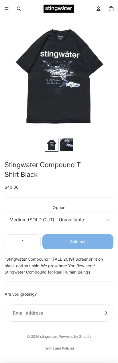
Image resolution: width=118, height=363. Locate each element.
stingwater (48, 336)
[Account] (98, 8)
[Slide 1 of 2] (51, 144)
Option (59, 207)
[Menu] (6, 8)
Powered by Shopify (75, 336)
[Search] (19, 8)
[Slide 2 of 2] (66, 144)
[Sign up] (105, 313)
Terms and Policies (59, 348)
